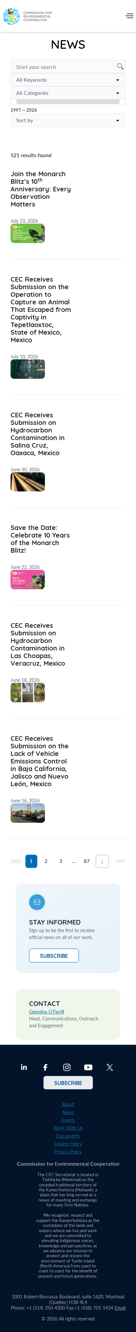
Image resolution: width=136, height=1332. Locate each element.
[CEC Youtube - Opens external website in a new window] (88, 1068)
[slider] (13, 101)
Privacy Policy (68, 1152)
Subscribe (54, 955)
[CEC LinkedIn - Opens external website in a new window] (24, 1068)
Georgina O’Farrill (46, 1012)
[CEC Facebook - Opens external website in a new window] (45, 1068)
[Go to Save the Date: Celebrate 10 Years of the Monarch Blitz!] (68, 564)
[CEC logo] (27, 17)
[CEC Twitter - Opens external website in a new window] (110, 1068)
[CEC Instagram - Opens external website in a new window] (67, 1068)
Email (120, 1308)
